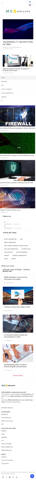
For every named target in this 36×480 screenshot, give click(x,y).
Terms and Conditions (7, 460)
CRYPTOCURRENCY (22, 252)
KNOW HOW (4, 414)
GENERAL (4, 431)
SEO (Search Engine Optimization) (16, 245)
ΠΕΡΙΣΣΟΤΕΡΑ (18, 375)
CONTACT (4, 457)
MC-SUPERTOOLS (6, 417)
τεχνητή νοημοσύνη (19, 255)
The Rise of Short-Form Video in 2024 (17, 307)
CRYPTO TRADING (6, 443)
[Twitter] (6, 477)
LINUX (6, 258)
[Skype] (16, 477)
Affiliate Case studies (7, 421)
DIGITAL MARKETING (7, 447)
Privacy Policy (5, 463)
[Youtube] (10, 477)
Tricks (13, 258)
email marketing (10, 242)
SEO (21, 239)
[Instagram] (13, 477)
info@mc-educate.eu (8, 407)
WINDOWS (4, 437)
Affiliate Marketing (11, 249)
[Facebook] (3, 477)
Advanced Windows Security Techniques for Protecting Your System (16, 69)
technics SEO (26, 249)
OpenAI (6, 255)
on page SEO (8, 252)
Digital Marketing (10, 239)
